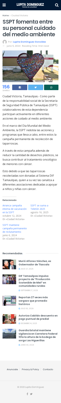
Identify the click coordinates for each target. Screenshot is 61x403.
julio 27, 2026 (26, 269)
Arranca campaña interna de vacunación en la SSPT (15, 209)
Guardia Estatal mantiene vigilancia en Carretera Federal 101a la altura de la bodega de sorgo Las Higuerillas (38, 335)
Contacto (48, 369)
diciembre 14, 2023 (28, 323)
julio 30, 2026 (27, 308)
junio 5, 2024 (14, 46)
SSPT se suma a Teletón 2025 (39, 207)
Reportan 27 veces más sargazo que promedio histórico (33, 301)
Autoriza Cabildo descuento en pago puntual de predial (38, 317)
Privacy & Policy (30, 369)
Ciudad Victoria (19, 15)
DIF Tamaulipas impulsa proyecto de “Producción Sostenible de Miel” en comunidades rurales (34, 281)
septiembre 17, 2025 (29, 290)
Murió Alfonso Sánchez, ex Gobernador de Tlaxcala (35, 262)
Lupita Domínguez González (29, 41)
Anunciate (12, 369)
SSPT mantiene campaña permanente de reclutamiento (15, 228)
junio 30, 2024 (27, 345)
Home (6, 15)
